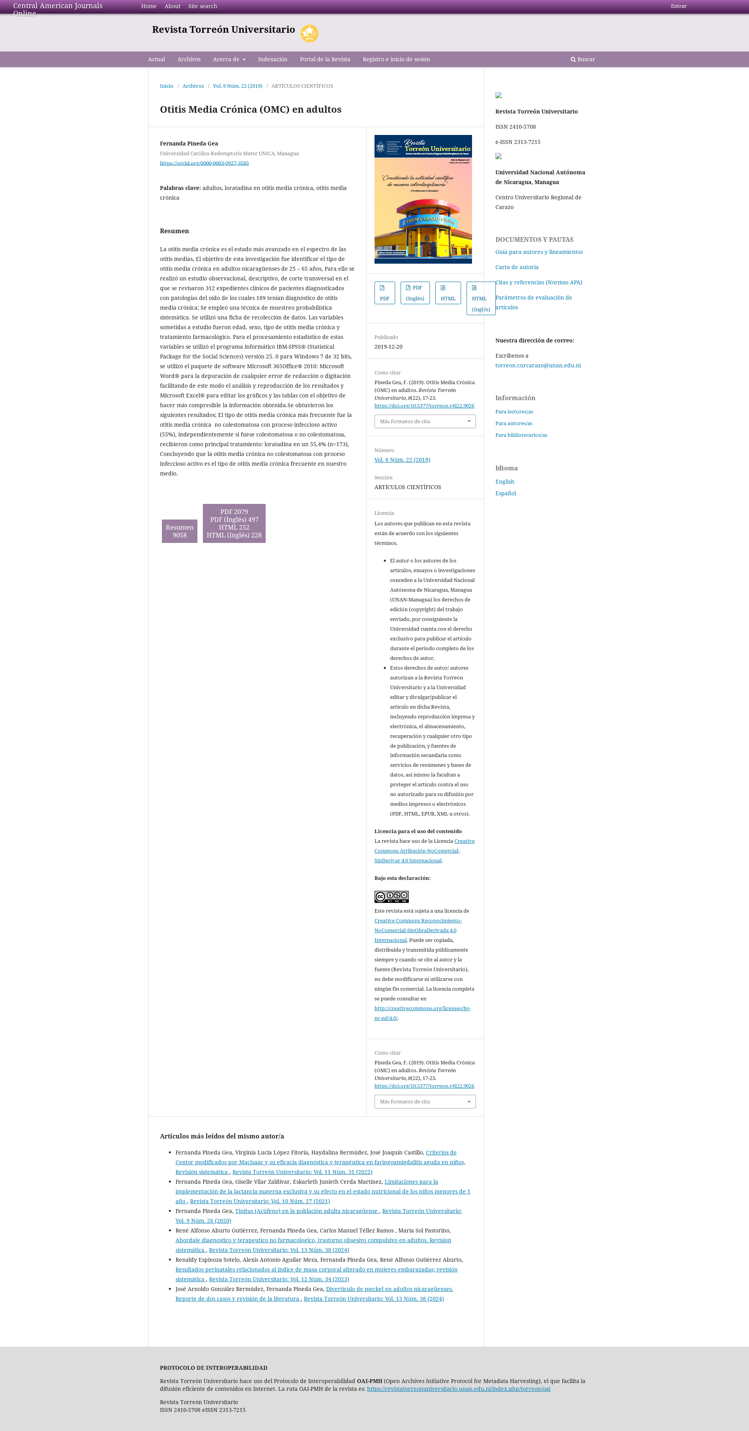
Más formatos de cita (405, 421)
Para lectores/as (514, 411)
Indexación (273, 59)
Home (149, 6)
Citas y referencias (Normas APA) (538, 282)
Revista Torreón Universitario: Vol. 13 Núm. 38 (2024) (279, 1250)
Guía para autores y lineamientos (539, 251)
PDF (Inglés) (415, 293)
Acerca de (227, 59)
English (505, 481)
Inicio (167, 85)
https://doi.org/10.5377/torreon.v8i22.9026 (424, 405)
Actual (156, 59)
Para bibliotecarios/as (521, 434)
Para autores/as (513, 423)
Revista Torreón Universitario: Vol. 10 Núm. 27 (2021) (260, 1201)
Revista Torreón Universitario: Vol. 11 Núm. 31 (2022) (303, 1172)
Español (505, 493)
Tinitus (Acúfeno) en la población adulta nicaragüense (307, 1211)
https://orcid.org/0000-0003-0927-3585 (204, 162)
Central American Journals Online (58, 9)
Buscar (585, 59)
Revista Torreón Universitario (223, 29)
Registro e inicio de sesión (396, 59)
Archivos (189, 59)
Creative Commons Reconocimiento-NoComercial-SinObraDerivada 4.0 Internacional (418, 930)
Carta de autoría (517, 267)
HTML (448, 298)
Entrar (679, 5)
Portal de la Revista (325, 59)
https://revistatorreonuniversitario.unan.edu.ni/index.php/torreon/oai (458, 1388)
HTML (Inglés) (481, 304)
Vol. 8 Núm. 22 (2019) (238, 85)
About (173, 6)
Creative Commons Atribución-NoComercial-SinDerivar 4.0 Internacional (424, 850)
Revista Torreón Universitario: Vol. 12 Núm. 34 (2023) (279, 1279)
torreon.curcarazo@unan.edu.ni (538, 365)
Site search (202, 6)
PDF (385, 298)
